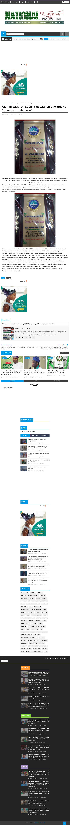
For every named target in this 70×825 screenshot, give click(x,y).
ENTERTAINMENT (36, 609)
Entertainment (25, 609)
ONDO (38, 632)
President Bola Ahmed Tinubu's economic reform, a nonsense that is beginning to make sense (38, 802)
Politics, (20, 114)
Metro (38, 620)
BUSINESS (31, 598)
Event (44, 609)
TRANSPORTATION (37, 651)
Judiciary (39, 618)
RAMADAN (44, 640)
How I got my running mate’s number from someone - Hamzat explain (34, 372)
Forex (33, 615)
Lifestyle (24, 620)
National (24, 626)
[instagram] (34, 2)
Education (44, 604)
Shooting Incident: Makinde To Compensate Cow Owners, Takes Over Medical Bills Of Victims (38, 681)
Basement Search (33, 595)
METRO (44, 620)
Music (27, 623)
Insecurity (31, 618)
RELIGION (23, 646)
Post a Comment (8, 388)
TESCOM (45, 649)
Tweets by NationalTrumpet (28, 431)
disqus (35, 381)
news (22, 629)
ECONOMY (36, 604)
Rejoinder (24, 643)
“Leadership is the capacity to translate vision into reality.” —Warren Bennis (38, 793)
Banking (40, 592)
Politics (8, 103)
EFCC (31, 606)
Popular (35, 435)
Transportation (26, 651)
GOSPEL (39, 615)
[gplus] (16, 2)
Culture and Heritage (40, 601)
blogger (12, 381)
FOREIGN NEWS (25, 615)
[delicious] (37, 2)
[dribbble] (25, 2)
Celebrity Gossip (42, 598)
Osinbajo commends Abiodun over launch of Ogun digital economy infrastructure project (38, 747)
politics (42, 637)
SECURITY (44, 646)
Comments (44, 435)
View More (65, 353)
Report (31, 646)
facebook (57, 381)
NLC (37, 629)
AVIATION (33, 592)
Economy (29, 604)
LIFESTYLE (31, 620)
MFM (22, 623)
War (46, 651)
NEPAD (43, 626)
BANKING (23, 595)
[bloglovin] (22, 2)
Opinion (23, 634)
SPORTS (29, 649)
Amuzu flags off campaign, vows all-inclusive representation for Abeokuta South (11, 372)
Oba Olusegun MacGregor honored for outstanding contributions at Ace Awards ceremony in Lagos (38, 558)
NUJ (42, 629)
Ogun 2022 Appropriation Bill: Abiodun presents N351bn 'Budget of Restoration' (38, 721)
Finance (38, 612)
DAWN (22, 604)
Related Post (7, 353)
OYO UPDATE (24, 637)
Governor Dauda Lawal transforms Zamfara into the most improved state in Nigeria (38, 810)
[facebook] (10, 2)
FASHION (23, 612)
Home (3, 103)
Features (31, 612)
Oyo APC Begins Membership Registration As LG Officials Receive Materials (38, 689)
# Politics (8, 278)
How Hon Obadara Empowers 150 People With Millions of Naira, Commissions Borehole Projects (38, 705)
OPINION (30, 634)
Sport (23, 649)
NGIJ (33, 629)
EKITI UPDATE (37, 606)
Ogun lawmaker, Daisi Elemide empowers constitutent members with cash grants (38, 739)
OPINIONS (38, 634)
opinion (44, 632)
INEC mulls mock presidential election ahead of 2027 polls (56, 371)
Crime (30, 601)
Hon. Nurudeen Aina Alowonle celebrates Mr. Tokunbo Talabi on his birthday (38, 580)
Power (30, 640)
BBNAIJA (43, 595)
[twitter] (13, 2)
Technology (36, 649)
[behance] (31, 2)
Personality (33, 637)
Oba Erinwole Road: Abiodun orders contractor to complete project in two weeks (38, 730)
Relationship (33, 643)
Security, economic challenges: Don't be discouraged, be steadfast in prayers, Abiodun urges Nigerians (38, 756)
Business (24, 598)
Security (37, 646)
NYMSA (23, 632)
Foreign (44, 612)
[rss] (28, 2)
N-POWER (34, 623)
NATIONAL (31, 626)
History (23, 618)
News (31, 39)
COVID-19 (23, 601)
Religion (41, 643)
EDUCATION (24, 606)
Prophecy (37, 640)
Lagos (46, 618)
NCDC (37, 626)
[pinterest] (19, 2)
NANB (40, 623)
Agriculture (24, 592)
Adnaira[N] (22, 64)
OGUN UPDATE (31, 632)
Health (45, 615)
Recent (25, 435)
